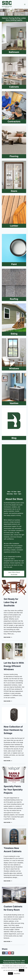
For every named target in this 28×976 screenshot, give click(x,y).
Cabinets (14, 86)
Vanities (14, 403)
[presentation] (14, 587)
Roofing (14, 299)
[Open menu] (24, 4)
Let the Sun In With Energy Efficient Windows (14, 666)
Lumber (14, 225)
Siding (14, 333)
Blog (14, 438)
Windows (14, 368)
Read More (7, 637)
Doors (14, 191)
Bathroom (14, 52)
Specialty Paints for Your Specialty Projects (13, 789)
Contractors (14, 121)
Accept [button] (21, 970)
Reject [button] (10, 973)
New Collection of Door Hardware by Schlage (13, 730)
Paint (14, 264)
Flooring (14, 156)
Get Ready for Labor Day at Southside (11, 602)
